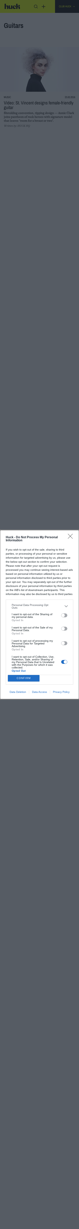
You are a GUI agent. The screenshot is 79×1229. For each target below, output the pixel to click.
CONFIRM (24, 678)
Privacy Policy (61, 691)
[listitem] (39, 606)
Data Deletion (18, 691)
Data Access (39, 691)
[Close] (71, 537)
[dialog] (39, 614)
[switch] (64, 615)
